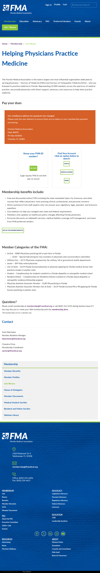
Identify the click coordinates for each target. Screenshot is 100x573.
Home (5, 44)
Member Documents (9, 510)
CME (54, 518)
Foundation (56, 546)
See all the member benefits (13, 230)
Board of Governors (59, 556)
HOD (4, 507)
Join (3, 494)
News (4, 546)
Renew (4, 497)
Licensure (55, 507)
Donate (5, 529)
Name (67, 180)
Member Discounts (9, 504)
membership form (60, 309)
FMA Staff (56, 552)
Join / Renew (10, 27)
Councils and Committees (61, 549)
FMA (17, 9)
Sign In (48, 5)
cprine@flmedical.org (12, 351)
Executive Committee (10, 522)
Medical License (67, 172)
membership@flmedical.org (25, 467)
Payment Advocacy (59, 497)
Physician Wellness (9, 549)
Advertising (6, 542)
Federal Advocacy (58, 504)
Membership (16, 44)
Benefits (5, 500)
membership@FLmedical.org (39, 306)
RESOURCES (7, 539)
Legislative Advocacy (60, 494)
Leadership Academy (60, 521)
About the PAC (7, 519)
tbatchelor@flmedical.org (13, 339)
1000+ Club (6, 526)
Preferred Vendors (62, 21)
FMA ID (66, 163)
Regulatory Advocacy (60, 500)
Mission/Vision (57, 542)
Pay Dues (33, 168)
